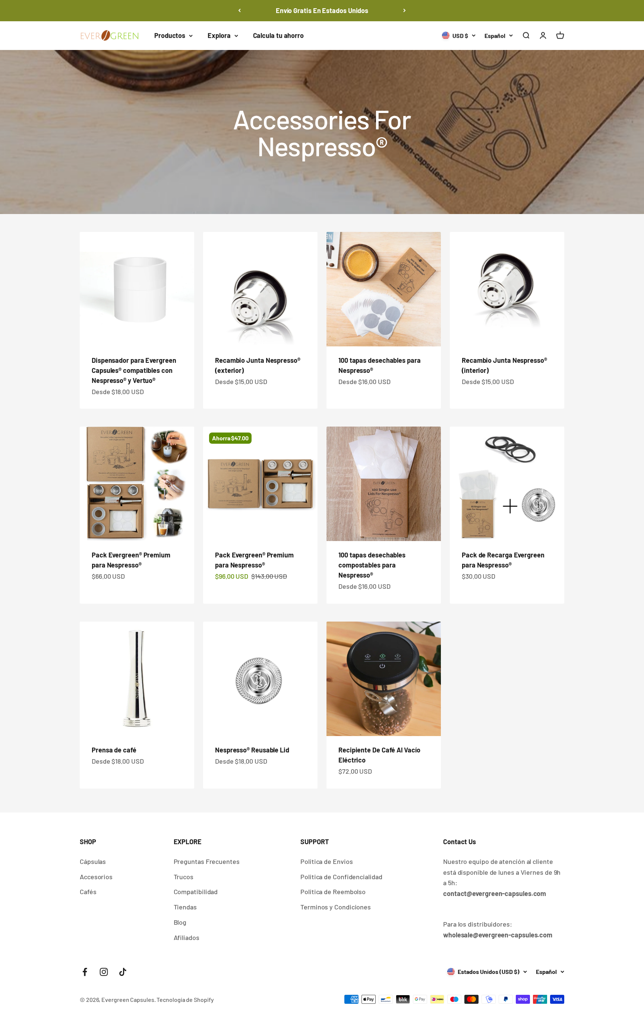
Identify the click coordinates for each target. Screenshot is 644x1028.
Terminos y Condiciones (335, 907)
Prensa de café (114, 750)
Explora (219, 35)
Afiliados (186, 937)
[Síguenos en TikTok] (123, 972)
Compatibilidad (196, 891)
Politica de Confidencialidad (341, 877)
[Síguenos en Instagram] (104, 972)
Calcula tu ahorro (278, 35)
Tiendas (185, 907)
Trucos (183, 877)
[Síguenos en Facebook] (85, 972)
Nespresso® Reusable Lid (252, 750)
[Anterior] (239, 10)
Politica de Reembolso (333, 891)
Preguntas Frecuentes (207, 861)
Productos (169, 35)
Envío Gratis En (322, 10)
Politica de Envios (326, 861)
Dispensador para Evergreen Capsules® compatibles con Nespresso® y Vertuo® (134, 370)
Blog (180, 922)
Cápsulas (93, 861)
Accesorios (96, 877)
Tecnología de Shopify (185, 999)
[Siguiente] (404, 10)
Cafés (88, 891)
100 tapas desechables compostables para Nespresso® (371, 565)
